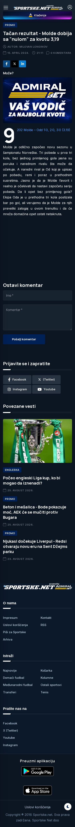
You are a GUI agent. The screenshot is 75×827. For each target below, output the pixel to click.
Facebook (10, 723)
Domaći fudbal (13, 678)
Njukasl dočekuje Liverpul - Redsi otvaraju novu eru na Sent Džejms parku (35, 546)
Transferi (9, 692)
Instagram (10, 745)
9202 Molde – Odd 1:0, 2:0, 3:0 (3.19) (43, 130)
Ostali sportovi (51, 685)
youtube (49, 389)
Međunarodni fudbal (18, 685)
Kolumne (47, 678)
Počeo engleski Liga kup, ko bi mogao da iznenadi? (31, 480)
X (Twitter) (10, 730)
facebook (19, 379)
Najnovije (10, 670)
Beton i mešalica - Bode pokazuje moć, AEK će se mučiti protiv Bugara (34, 512)
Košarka (46, 670)
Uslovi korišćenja (15, 625)
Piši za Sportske (14, 632)
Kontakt (46, 618)
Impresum (10, 618)
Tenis (44, 692)
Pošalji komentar (24, 339)
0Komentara (61, 52)
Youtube (9, 738)
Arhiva (7, 639)
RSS (43, 625)
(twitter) (49, 379)
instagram (20, 389)
